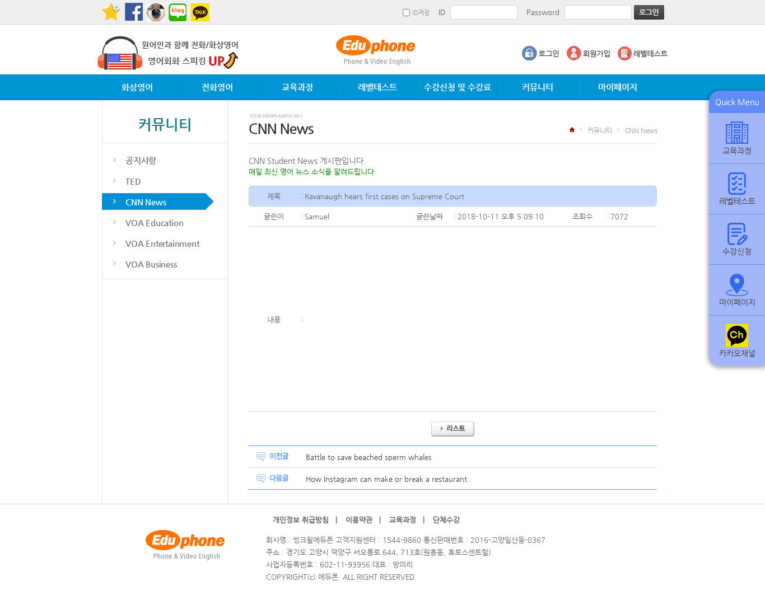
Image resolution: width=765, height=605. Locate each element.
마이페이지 (617, 87)
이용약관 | (363, 519)
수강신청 (737, 251)
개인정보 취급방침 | (305, 519)
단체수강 (450, 519)
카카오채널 (737, 353)
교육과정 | (407, 519)
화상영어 (137, 87)
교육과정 (297, 87)
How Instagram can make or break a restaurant (386, 479)
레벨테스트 (377, 87)
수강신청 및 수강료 (457, 87)
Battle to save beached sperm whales (369, 457)
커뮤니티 (537, 87)
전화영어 (217, 87)
